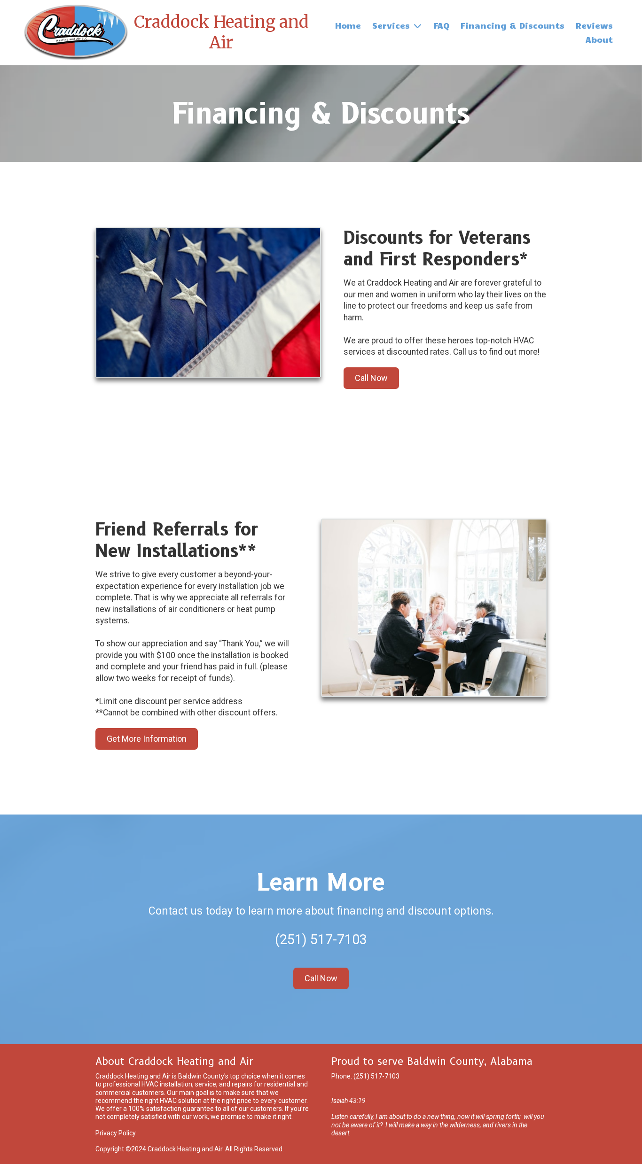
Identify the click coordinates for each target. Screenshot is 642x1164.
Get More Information (147, 739)
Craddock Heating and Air (221, 32)
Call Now (371, 378)
